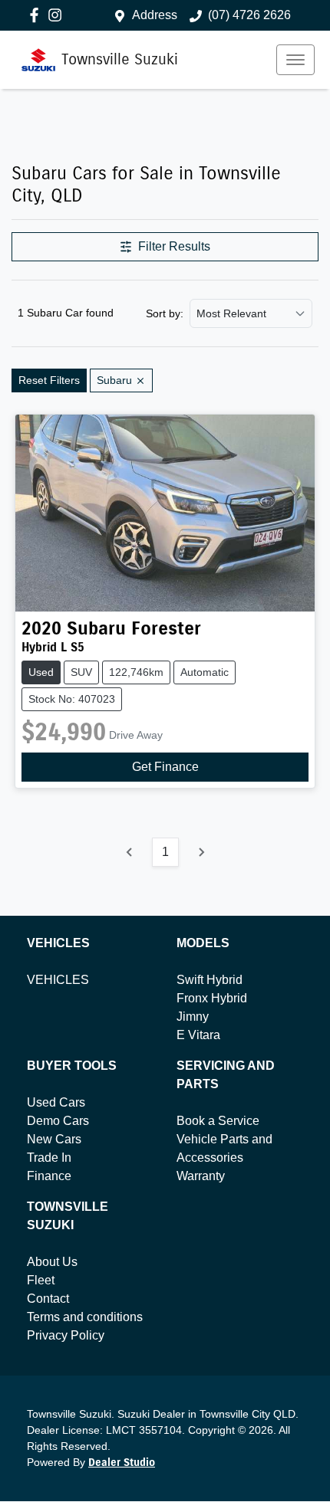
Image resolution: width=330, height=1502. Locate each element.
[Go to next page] (201, 852)
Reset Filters (49, 380)
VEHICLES (58, 979)
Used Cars (56, 1102)
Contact (48, 1298)
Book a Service (218, 1120)
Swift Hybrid (210, 979)
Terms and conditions (85, 1316)
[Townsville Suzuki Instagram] (58, 15)
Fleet (40, 1280)
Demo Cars (58, 1120)
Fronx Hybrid (212, 998)
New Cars (54, 1139)
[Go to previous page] (130, 852)
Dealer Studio (121, 1462)
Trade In (49, 1157)
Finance (49, 1175)
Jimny (193, 1016)
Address (154, 14)
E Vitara (198, 1034)
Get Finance (165, 766)
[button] (295, 59)
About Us (52, 1261)
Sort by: (164, 313)
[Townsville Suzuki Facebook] (37, 15)
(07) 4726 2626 (249, 14)
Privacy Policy (65, 1335)
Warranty (201, 1175)
